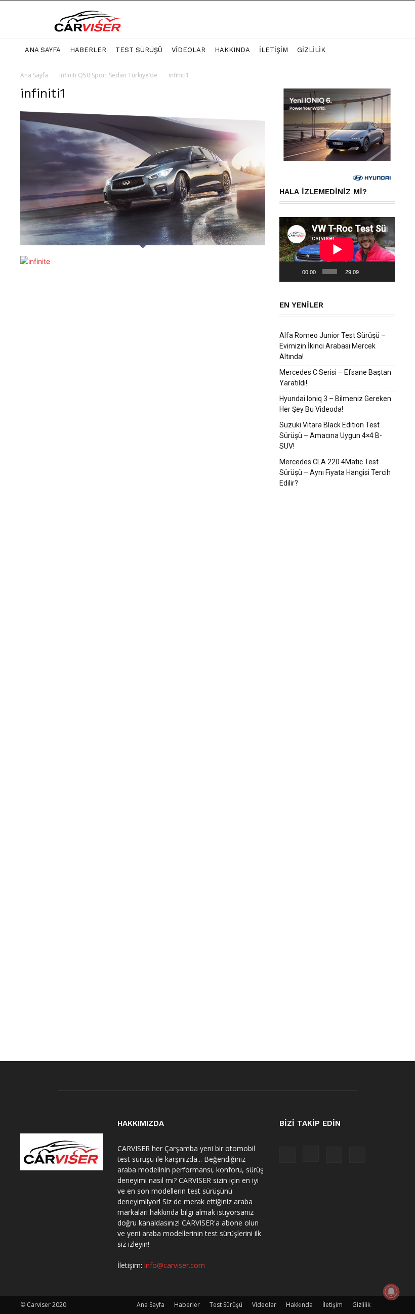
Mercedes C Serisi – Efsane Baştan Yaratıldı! (335, 377)
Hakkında (232, 50)
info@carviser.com (174, 1265)
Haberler (88, 50)
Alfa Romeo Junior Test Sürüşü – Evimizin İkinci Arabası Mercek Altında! (332, 346)
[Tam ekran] (383, 272)
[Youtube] (357, 1155)
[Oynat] (292, 272)
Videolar (188, 50)
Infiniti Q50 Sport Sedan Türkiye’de (108, 75)
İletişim (273, 50)
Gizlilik (311, 50)
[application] (337, 249)
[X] (334, 1155)
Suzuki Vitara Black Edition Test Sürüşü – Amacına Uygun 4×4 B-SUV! (330, 435)
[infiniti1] (142, 245)
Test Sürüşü (138, 50)
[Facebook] (287, 1155)
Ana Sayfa (43, 50)
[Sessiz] (368, 272)
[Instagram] (311, 1154)
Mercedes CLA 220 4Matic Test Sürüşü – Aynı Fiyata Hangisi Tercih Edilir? (335, 472)
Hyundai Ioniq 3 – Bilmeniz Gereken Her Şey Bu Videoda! (335, 404)
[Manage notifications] (391, 1292)
